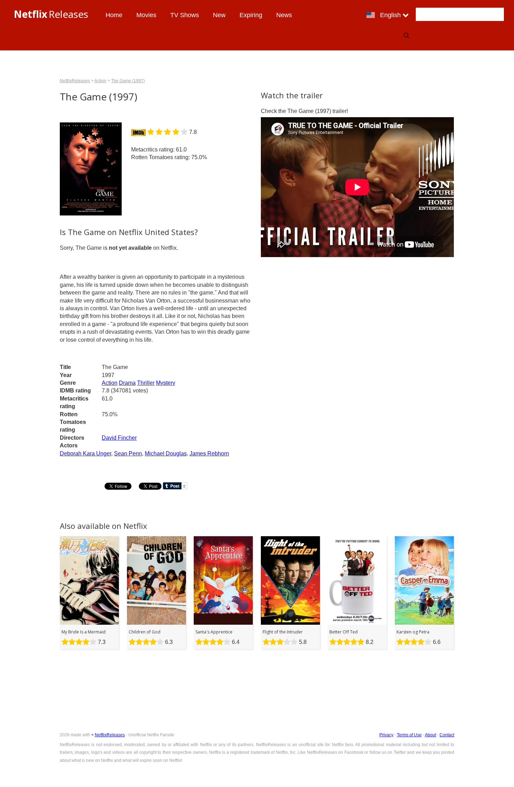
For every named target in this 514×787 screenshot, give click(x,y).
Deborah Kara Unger (85, 453)
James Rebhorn (209, 453)
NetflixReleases (75, 80)
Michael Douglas (166, 453)
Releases (51, 14)
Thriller (146, 383)
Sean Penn (128, 453)
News (284, 15)
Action (109, 383)
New (219, 15)
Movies (146, 15)
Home (114, 15)
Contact (447, 734)
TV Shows (184, 15)
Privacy (386, 734)
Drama (127, 383)
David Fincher (119, 438)
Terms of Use (409, 734)
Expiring (251, 15)
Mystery (165, 383)
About (430, 734)
